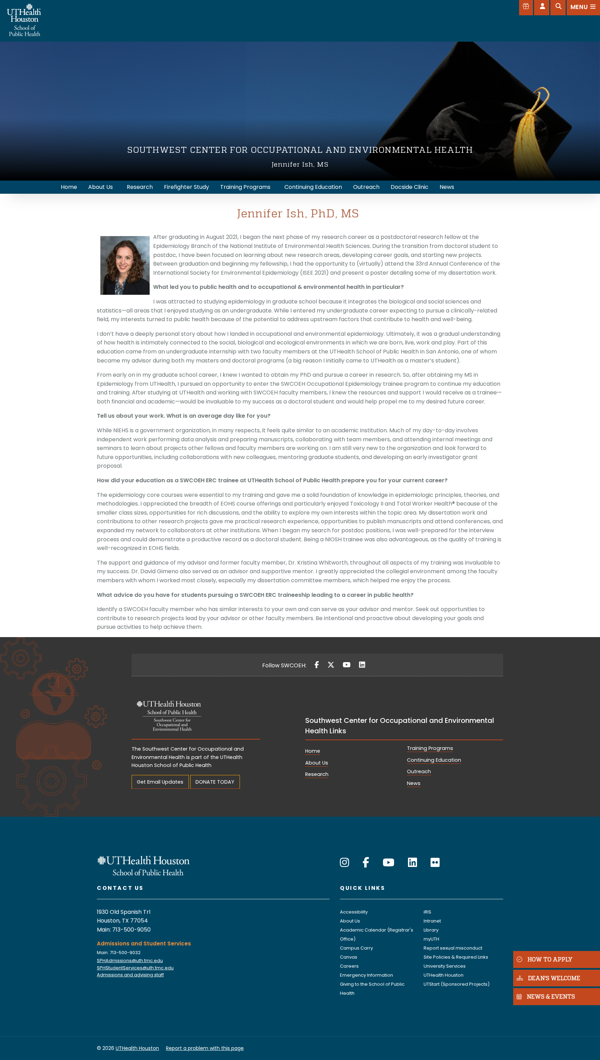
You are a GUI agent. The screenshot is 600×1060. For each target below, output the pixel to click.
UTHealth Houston (444, 975)
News (413, 783)
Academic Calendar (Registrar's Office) (376, 934)
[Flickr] (435, 862)
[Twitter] (330, 665)
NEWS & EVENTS (551, 996)
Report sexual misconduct (453, 948)
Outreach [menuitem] (366, 187)
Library (431, 930)
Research (316, 774)
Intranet (432, 921)
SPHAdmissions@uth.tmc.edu (130, 960)
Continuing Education (434, 760)
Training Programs (430, 748)
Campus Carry (356, 948)
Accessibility (354, 912)
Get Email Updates (160, 781)
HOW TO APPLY (550, 959)
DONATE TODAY (214, 781)
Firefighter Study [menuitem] (186, 187)
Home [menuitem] (69, 187)
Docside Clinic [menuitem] (409, 187)
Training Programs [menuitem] (245, 187)
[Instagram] (344, 862)
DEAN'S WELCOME (554, 978)
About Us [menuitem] (100, 187)
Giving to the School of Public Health (372, 988)
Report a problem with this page (205, 1048)
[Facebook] (317, 665)
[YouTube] (347, 665)
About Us (316, 762)
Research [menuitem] (140, 187)
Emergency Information (366, 975)
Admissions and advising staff (130, 974)
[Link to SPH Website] (144, 865)
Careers (349, 966)
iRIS (427, 912)
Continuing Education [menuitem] (313, 187)
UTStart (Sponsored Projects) (457, 984)
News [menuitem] (447, 187)
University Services (445, 966)
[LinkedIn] (362, 665)
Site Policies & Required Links (456, 957)
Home (312, 751)
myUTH (431, 939)
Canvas (348, 957)
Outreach (419, 771)
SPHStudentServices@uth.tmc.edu (135, 968)
